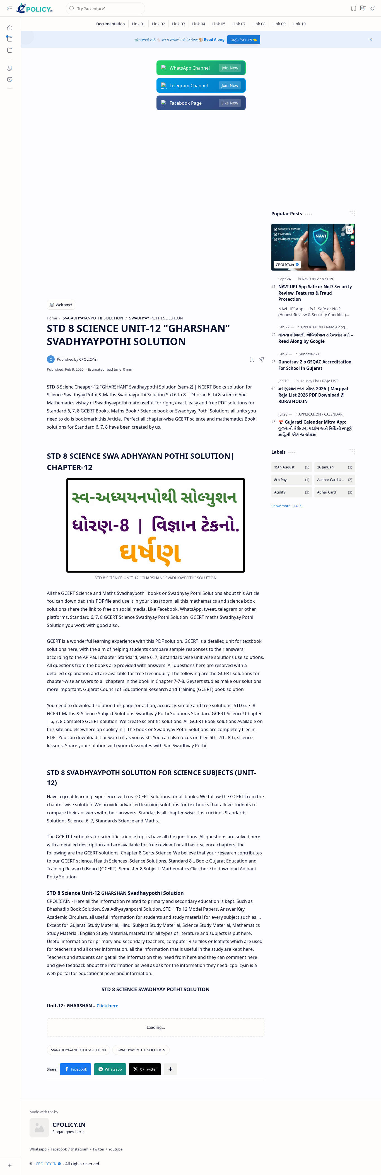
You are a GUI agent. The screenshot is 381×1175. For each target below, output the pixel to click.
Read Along (214, 39)
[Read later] (252, 359)
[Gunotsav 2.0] (309, 353)
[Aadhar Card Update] (334, 480)
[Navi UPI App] (314, 278)
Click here (107, 1006)
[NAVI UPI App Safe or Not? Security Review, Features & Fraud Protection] (313, 247)
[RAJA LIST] (330, 380)
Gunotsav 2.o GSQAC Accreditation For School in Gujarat (314, 365)
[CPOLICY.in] (77, 359)
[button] (10, 8)
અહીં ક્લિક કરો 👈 (244, 39)
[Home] (9, 27)
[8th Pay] (291, 480)
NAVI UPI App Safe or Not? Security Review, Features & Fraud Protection (315, 293)
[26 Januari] (334, 467)
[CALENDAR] (333, 414)
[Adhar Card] (334, 492)
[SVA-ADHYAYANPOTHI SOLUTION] (78, 1050)
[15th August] (291, 467)
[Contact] (9, 79)
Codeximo (362, 1163)
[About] (9, 68)
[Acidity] (291, 492)
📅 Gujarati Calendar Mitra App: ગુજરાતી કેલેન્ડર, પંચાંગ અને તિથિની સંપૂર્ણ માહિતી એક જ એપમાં (315, 428)
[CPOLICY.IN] (34, 8)
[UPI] (330, 278)
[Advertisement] (197, 160)
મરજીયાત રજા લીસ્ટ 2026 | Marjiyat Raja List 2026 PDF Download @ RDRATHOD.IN (313, 395)
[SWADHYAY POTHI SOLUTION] (141, 1050)
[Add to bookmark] (349, 230)
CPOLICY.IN (46, 1163)
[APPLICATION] (312, 326)
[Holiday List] (310, 380)
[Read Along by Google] (344, 326)
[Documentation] (111, 24)
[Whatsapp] (38, 1149)
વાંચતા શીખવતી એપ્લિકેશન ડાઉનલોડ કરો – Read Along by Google (315, 338)
